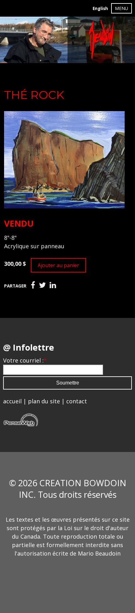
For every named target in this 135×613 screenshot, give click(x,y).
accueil (12, 401)
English (100, 8)
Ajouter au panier (58, 265)
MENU (121, 8)
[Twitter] (42, 285)
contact (76, 401)
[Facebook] (33, 285)
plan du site (44, 401)
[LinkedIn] (52, 285)
